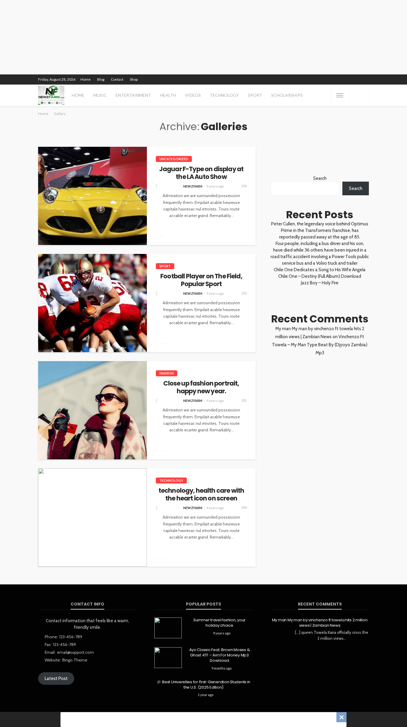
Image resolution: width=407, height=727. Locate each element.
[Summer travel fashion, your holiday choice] (168, 627)
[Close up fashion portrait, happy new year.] (92, 410)
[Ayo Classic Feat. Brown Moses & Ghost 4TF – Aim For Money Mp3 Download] (168, 657)
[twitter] (318, 79)
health (168, 95)
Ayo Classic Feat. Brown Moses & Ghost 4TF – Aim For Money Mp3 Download (219, 655)
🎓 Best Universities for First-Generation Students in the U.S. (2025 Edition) (203, 684)
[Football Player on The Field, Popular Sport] (92, 303)
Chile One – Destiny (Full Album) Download (319, 276)
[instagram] (334, 79)
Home (85, 79)
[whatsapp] (357, 79)
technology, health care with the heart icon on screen (201, 495)
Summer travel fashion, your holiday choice (219, 622)
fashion (166, 373)
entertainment (133, 95)
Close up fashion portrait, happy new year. (201, 387)
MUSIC (100, 95)
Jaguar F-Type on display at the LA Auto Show (201, 173)
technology (224, 95)
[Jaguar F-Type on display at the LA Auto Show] (92, 196)
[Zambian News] (51, 95)
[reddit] (349, 79)
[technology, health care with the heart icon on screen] (92, 517)
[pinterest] (326, 79)
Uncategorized (173, 159)
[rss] (365, 79)
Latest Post (56, 678)
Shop (134, 79)
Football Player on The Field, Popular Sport (201, 280)
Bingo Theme (74, 660)
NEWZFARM (192, 186)
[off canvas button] (339, 95)
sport (255, 95)
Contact (117, 79)
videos (193, 95)
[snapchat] (342, 79)
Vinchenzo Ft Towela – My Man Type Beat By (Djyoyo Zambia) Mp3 (319, 344)
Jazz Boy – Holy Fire (319, 283)
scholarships (287, 95)
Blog (100, 79)
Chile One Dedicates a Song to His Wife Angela (320, 269)
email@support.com (75, 652)
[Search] (359, 95)
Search (320, 178)
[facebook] (311, 79)
